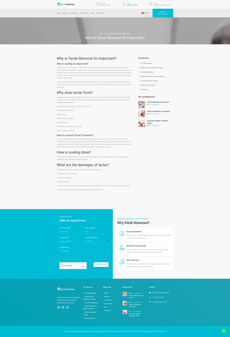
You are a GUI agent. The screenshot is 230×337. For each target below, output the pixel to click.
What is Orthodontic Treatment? (158, 111)
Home (59, 13)
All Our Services (90, 318)
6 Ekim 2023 (151, 104)
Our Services (85, 13)
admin (157, 104)
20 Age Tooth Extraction (147, 85)
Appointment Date (91, 237)
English (147, 13)
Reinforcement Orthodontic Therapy (151, 68)
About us (65, 13)
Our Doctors (74, 13)
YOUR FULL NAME (64, 228)
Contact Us (99, 13)
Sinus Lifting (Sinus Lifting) (148, 81)
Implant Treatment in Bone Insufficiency (152, 76)
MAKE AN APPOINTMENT (163, 13)
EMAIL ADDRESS (90, 228)
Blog (92, 13)
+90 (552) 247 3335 (132, 5)
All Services (144, 89)
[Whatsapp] (223, 330)
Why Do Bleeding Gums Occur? (158, 102)
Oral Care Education (146, 63)
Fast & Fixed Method (147, 72)
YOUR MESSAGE (64, 247)
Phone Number (64, 237)
